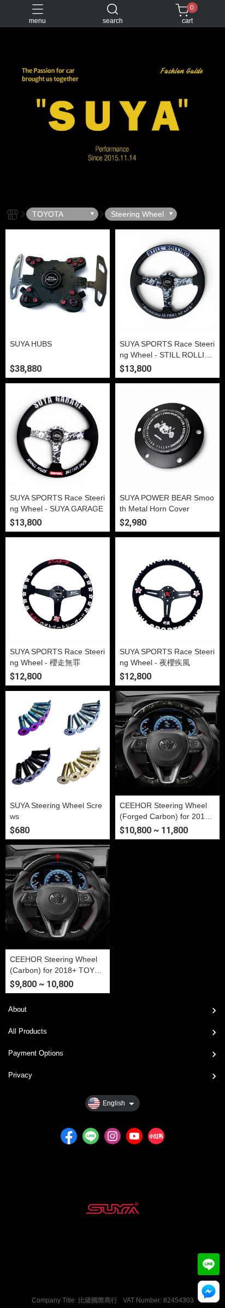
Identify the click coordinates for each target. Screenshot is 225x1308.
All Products (27, 1031)
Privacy (20, 1075)
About (17, 1009)
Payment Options (35, 1053)
